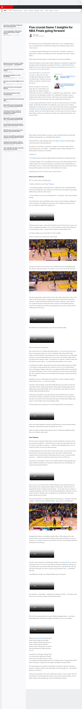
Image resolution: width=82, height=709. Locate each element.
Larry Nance (68, 562)
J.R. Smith (32, 158)
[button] (77, 7)
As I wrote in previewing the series (67, 351)
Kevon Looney (57, 367)
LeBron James (56, 51)
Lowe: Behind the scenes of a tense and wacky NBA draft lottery (67, 85)
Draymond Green (69, 65)
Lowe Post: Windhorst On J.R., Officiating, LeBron (67, 77)
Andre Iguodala (37, 638)
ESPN (8, 7)
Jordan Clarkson (44, 303)
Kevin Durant (41, 111)
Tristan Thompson (49, 184)
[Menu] (2, 7)
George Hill (38, 192)
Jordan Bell (53, 225)
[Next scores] (80, 2)
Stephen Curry (55, 59)
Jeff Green (57, 303)
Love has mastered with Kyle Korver (52, 371)
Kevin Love (37, 67)
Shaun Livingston (60, 141)
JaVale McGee (57, 65)
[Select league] (5, 2)
